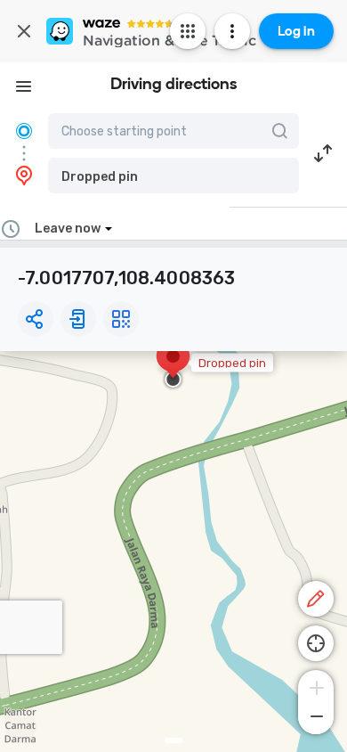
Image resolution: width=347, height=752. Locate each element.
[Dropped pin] (173, 365)
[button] (173, 175)
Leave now (68, 228)
